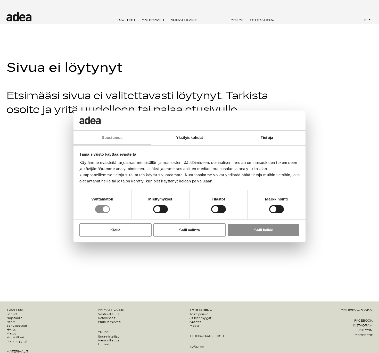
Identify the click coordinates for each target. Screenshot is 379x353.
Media (194, 325)
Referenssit (107, 318)
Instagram (363, 325)
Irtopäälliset (15, 337)
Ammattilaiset (185, 19)
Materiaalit (153, 19)
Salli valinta (189, 230)
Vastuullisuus (108, 314)
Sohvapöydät (16, 325)
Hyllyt (10, 329)
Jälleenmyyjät (200, 318)
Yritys (237, 19)
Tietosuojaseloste (207, 336)
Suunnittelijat (108, 336)
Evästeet (198, 346)
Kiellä (115, 230)
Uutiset (104, 344)
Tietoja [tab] (267, 137)
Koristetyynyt (17, 341)
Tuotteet (126, 19)
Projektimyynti (109, 321)
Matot (11, 333)
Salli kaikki (263, 230)
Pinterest (364, 335)
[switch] (160, 209)
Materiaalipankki (357, 309)
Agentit (195, 321)
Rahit (10, 321)
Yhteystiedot (263, 19)
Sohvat (12, 314)
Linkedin (365, 330)
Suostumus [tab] (112, 137)
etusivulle (211, 109)
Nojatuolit (14, 318)
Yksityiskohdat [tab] (189, 137)
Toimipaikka (199, 314)
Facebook (363, 320)
